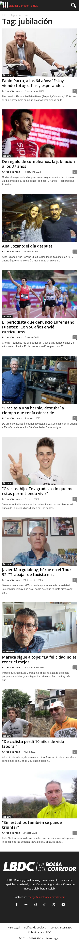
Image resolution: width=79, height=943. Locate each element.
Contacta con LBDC (61, 927)
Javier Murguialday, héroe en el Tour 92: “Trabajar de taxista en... (36, 572)
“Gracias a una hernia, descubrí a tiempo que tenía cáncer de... (33, 410)
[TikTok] (44, 904)
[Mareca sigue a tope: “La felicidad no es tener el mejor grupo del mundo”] (39, 627)
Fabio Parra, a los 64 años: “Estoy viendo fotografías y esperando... (33, 83)
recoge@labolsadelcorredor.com (46, 897)
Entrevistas (8, 651)
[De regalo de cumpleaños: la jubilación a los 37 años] (39, 133)
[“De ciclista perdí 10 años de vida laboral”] (39, 713)
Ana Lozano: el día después (27, 246)
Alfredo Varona (11, 90)
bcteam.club (47, 888)
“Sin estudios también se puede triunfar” (32, 825)
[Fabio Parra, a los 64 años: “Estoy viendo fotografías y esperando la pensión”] (39, 52)
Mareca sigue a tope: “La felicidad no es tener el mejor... (39, 660)
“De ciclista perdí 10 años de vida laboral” (33, 744)
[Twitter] (54, 904)
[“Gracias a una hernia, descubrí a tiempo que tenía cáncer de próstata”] (39, 380)
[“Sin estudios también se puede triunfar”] (39, 794)
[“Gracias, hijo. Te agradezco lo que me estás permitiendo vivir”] (39, 461)
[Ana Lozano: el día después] (39, 218)
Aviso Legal (13, 927)
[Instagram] (35, 904)
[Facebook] (16, 904)
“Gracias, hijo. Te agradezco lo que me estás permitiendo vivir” (38, 491)
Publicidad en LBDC (39, 932)
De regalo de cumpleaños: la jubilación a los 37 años (38, 164)
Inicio (4, 15)
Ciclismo (7, 75)
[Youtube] (63, 904)
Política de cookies (35, 927)
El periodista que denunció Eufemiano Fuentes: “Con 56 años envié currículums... (38, 327)
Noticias (7, 240)
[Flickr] (26, 904)
